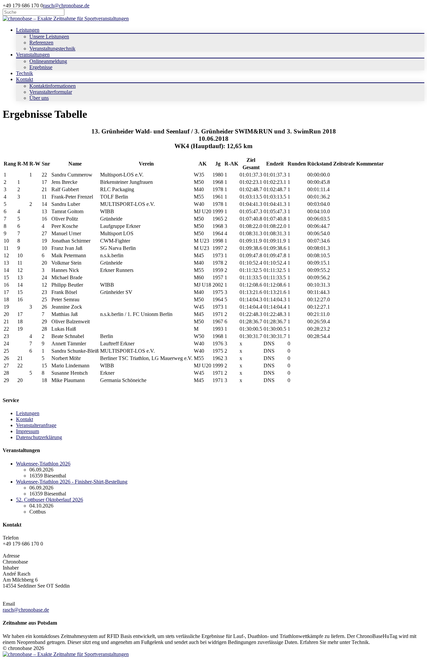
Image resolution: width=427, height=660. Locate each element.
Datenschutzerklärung (39, 437)
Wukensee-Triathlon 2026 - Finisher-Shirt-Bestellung (71, 481)
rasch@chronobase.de (66, 5)
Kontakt (24, 419)
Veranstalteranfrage (36, 425)
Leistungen (27, 413)
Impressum (27, 431)
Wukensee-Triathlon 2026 (43, 463)
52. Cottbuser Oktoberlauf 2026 (49, 500)
